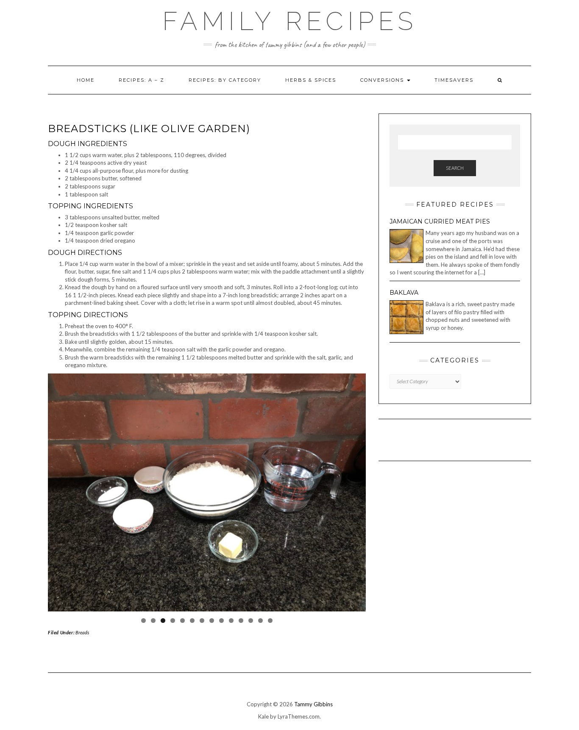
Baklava (404, 292)
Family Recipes (289, 21)
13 (260, 620)
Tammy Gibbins (313, 704)
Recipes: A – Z (141, 80)
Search (455, 168)
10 (231, 620)
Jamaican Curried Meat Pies (440, 221)
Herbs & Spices (310, 80)
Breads (82, 632)
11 (241, 620)
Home (86, 80)
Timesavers (453, 80)
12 (250, 620)
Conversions (383, 80)
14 (270, 620)
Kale (263, 716)
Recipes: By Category (225, 80)
